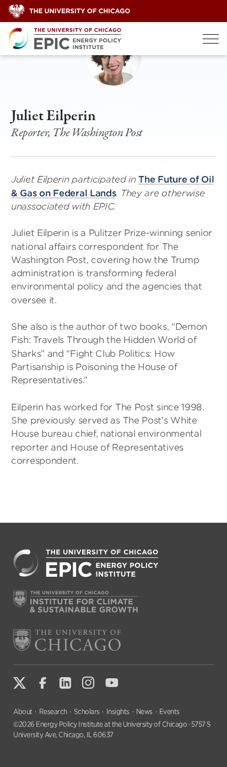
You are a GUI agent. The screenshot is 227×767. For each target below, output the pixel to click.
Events (169, 711)
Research (53, 711)
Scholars (87, 711)
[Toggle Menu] (211, 39)
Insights (117, 711)
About (23, 711)
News (144, 711)
